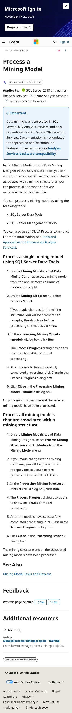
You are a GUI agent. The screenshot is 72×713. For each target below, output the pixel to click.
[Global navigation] (4, 41)
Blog (55, 691)
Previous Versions (36, 691)
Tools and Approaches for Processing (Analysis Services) (29, 242)
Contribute (10, 696)
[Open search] (54, 41)
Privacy (26, 696)
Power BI (19, 50)
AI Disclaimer (11, 691)
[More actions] (65, 50)
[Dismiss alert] (66, 6)
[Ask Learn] (59, 50)
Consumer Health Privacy (19, 702)
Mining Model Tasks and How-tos (27, 574)
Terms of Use (51, 702)
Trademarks (10, 707)
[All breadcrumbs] (6, 50)
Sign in (64, 42)
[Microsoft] (36, 41)
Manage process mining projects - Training (31, 641)
